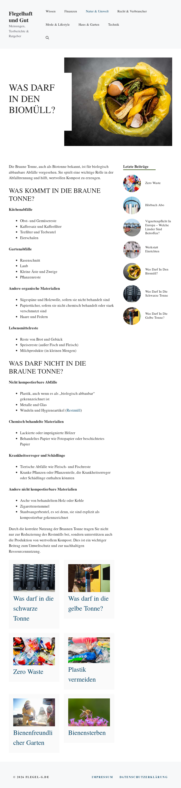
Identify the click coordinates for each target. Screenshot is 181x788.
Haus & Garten (89, 24)
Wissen (51, 11)
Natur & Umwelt (97, 11)
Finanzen (70, 11)
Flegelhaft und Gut (20, 16)
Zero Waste (28, 671)
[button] (47, 37)
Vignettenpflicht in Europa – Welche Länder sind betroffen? (158, 227)
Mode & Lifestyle (58, 24)
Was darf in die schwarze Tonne (33, 608)
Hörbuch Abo (154, 205)
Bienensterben (87, 732)
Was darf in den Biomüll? (156, 271)
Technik (113, 24)
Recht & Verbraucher (132, 11)
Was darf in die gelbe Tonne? (156, 315)
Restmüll (74, 410)
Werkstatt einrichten (152, 249)
